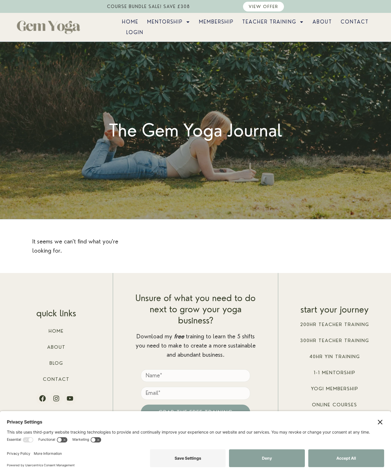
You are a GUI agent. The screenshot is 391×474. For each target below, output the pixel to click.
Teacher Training (269, 22)
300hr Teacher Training (334, 340)
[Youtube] (70, 398)
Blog (56, 363)
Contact (355, 22)
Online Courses (334, 404)
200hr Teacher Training (334, 324)
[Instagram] (56, 398)
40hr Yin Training (334, 356)
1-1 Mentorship (335, 372)
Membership (216, 22)
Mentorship (165, 22)
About (322, 22)
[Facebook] (42, 398)
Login (134, 32)
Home (130, 22)
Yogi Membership (334, 388)
